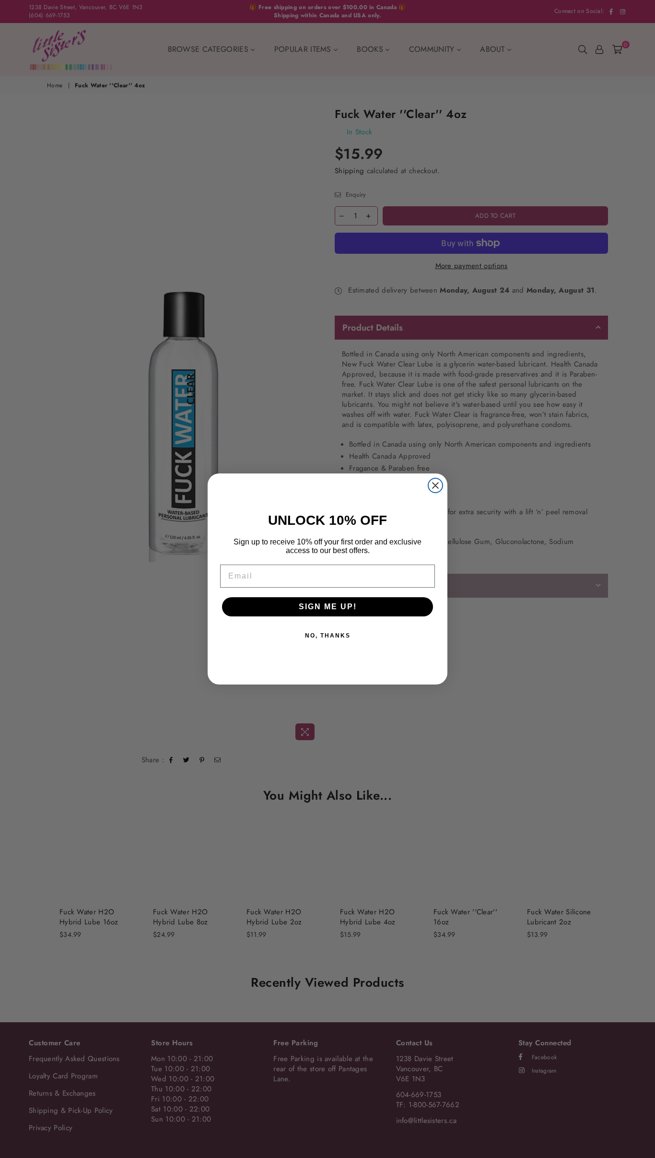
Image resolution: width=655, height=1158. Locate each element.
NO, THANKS (328, 635)
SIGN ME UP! (328, 607)
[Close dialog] (435, 485)
